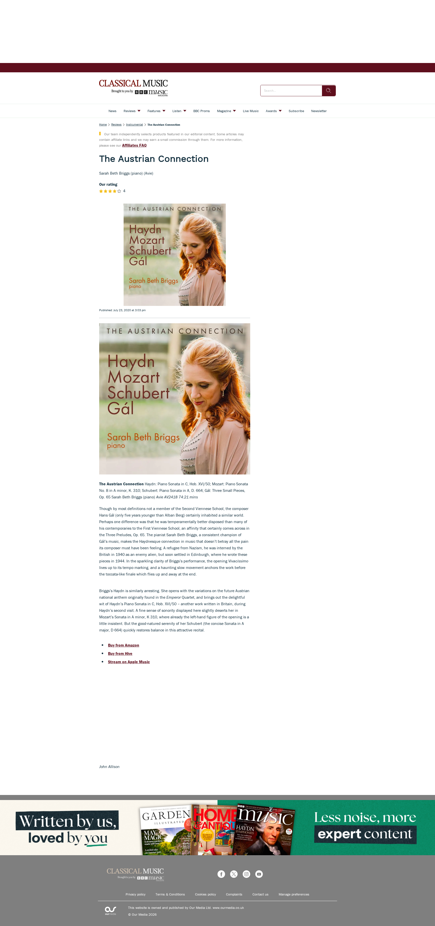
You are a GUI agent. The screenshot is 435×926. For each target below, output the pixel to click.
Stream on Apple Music (129, 661)
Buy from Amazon (123, 645)
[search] (329, 90)
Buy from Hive (120, 653)
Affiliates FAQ (134, 145)
